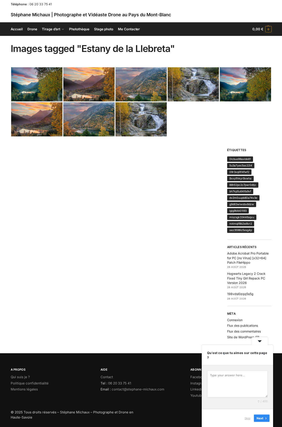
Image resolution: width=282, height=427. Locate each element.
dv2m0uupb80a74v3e (243, 197)
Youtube (197, 395)
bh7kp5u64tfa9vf (240, 191)
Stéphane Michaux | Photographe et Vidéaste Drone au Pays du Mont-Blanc (91, 14)
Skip (247, 418)
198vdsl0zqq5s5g (240, 294)
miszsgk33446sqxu (241, 217)
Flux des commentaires (244, 331)
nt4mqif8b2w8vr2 (240, 223)
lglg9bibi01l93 (238, 210)
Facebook (198, 377)
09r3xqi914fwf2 (239, 172)
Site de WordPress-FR (243, 337)
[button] (261, 29)
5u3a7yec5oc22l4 (240, 165)
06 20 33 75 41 (40, 4)
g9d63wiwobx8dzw (241, 204)
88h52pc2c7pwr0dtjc (242, 185)
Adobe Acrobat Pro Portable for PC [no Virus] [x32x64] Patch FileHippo (248, 257)
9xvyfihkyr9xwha (240, 178)
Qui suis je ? (20, 377)
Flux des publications (242, 325)
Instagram (198, 383)
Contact (107, 377)
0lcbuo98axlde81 (240, 159)
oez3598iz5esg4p (240, 230)
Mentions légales (24, 389)
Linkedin (197, 389)
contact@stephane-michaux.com (138, 389)
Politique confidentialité (30, 383)
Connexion (235, 320)
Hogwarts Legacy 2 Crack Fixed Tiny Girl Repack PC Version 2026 (246, 278)
